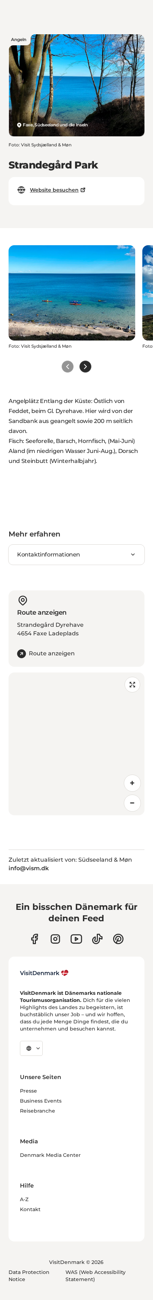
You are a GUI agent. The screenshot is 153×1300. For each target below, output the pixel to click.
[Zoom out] (132, 803)
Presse (28, 1091)
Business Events (41, 1101)
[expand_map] (132, 684)
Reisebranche (37, 1111)
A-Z (24, 1199)
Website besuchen (54, 190)
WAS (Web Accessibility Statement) (95, 1276)
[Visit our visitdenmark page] (76, 939)
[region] (76, 743)
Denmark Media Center (50, 1155)
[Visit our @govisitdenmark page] (97, 939)
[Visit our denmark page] (34, 939)
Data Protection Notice (29, 1276)
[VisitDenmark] (44, 973)
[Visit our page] (55, 939)
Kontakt (30, 1209)
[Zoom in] (132, 783)
